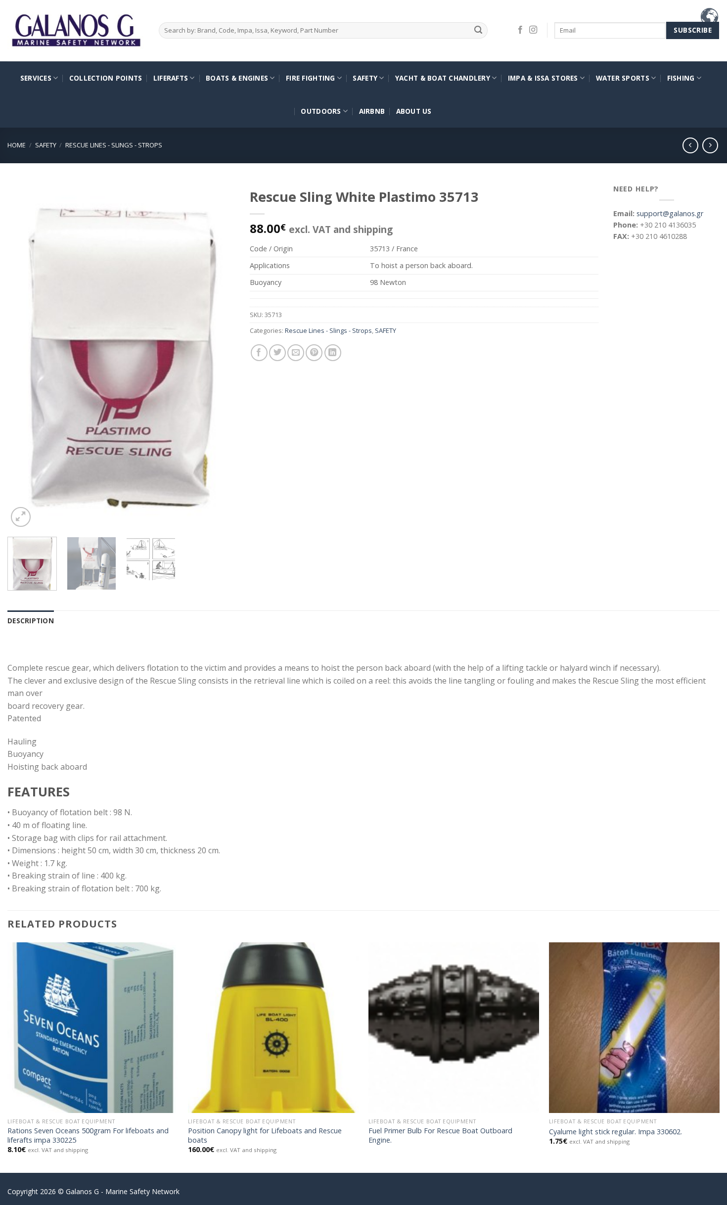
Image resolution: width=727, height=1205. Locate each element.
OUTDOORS (321, 111)
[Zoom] (21, 517)
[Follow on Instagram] (533, 30)
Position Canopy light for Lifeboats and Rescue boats (265, 1135)
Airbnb (372, 111)
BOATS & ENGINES (237, 78)
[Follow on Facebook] (520, 30)
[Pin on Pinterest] (314, 352)
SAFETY (365, 78)
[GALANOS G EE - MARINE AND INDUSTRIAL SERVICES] (75, 30)
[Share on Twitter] (277, 352)
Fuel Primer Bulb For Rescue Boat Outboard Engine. (440, 1135)
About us (414, 111)
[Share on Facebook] (259, 352)
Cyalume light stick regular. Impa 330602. (615, 1131)
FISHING (681, 78)
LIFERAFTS (170, 78)
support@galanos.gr (669, 213)
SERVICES (35, 78)
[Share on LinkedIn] (332, 352)
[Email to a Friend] (295, 352)
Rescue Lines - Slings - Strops (113, 144)
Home (16, 144)
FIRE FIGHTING (310, 78)
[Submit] (478, 30)
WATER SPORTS (622, 78)
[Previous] (24, 356)
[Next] (218, 356)
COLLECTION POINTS (105, 78)
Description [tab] (30, 620)
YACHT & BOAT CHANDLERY (442, 78)
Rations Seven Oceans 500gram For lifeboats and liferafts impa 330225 (88, 1135)
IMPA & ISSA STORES (543, 78)
